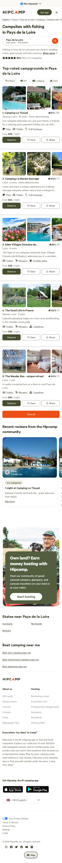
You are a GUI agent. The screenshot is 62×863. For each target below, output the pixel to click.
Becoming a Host (40, 696)
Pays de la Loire (27, 19)
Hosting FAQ (38, 722)
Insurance (36, 712)
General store (9, 701)
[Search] (55, 41)
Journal (6, 706)
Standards (36, 717)
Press (5, 717)
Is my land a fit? (39, 701)
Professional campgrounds (45, 706)
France (14, 19)
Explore (5, 19)
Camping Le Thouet (28, 488)
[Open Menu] (56, 12)
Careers (6, 712)
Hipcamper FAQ (10, 722)
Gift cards (7, 696)
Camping (40, 19)
